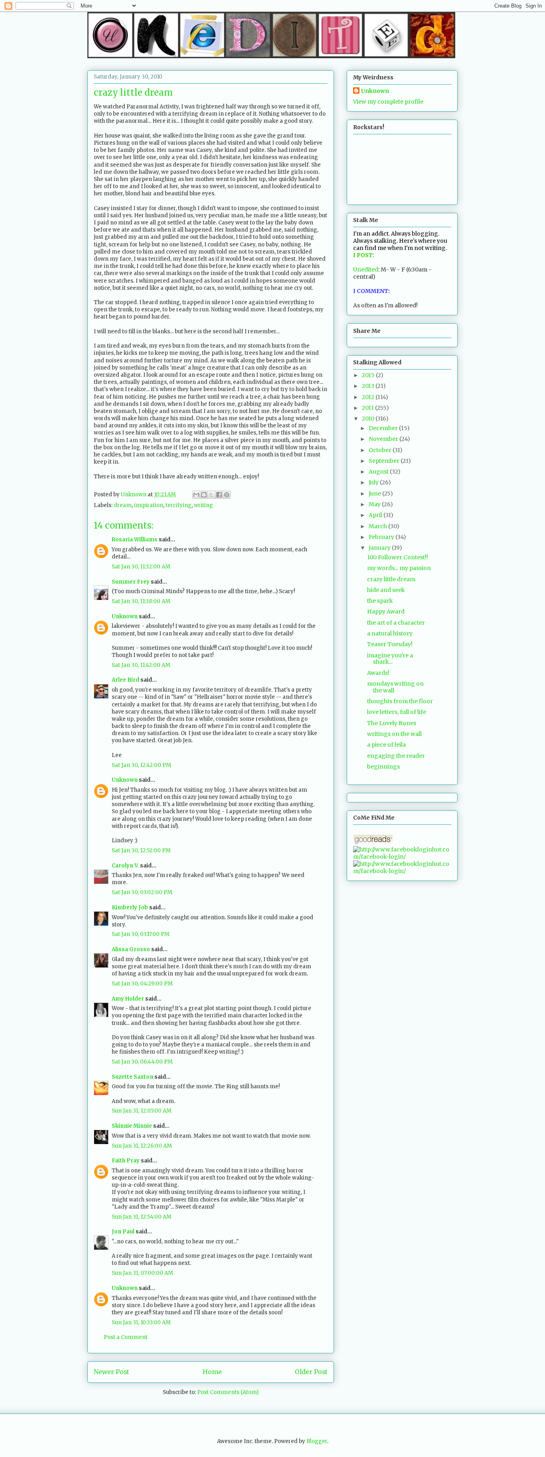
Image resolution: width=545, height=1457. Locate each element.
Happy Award (386, 611)
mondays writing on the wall (395, 687)
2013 (368, 385)
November (384, 438)
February (382, 537)
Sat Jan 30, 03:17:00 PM (141, 934)
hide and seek (386, 590)
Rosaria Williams (135, 539)
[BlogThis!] (204, 495)
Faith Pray (126, 1160)
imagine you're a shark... (390, 659)
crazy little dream (391, 579)
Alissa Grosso (131, 949)
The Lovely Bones (391, 723)
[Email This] (196, 495)
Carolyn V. (125, 865)
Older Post (311, 1372)
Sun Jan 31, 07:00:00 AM (142, 1273)
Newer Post (111, 1372)
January (380, 547)
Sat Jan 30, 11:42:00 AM (141, 665)
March (378, 526)
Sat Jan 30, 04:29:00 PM (142, 983)
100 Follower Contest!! (397, 557)
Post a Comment (126, 1337)
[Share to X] (211, 495)
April (376, 515)
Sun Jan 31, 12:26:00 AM (142, 1145)
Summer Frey (131, 581)
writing (203, 505)
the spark (380, 600)
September (385, 460)
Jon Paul (123, 1231)
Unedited (365, 269)
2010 (368, 418)
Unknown (125, 616)
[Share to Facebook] (219, 495)
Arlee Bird (125, 679)
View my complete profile (388, 101)
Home (212, 1372)
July (374, 482)
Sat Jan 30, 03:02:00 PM (142, 892)
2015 (369, 375)
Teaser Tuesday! (390, 644)
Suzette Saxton (132, 1077)
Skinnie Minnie (132, 1126)
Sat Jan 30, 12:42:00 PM (141, 765)
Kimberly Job (130, 907)
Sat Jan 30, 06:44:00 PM (142, 1061)
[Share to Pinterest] (227, 495)
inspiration (148, 505)
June (375, 493)
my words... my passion (399, 568)
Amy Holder (128, 998)
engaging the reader (396, 755)
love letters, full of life (396, 712)
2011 (368, 407)
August (379, 471)
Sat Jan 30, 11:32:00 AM (141, 566)
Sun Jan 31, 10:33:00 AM (141, 1322)
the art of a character (396, 622)
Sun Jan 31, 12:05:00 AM (142, 1110)
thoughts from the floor (400, 701)
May (375, 504)
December (384, 428)
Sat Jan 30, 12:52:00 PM (141, 850)
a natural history (390, 633)
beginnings (383, 766)
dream (123, 505)
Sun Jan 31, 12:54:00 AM (142, 1216)
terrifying (179, 505)
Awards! (378, 672)
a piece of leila (386, 744)
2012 (368, 397)
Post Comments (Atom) (228, 1392)
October (381, 450)
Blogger (316, 1441)
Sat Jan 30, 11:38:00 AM (141, 601)
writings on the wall (394, 733)
